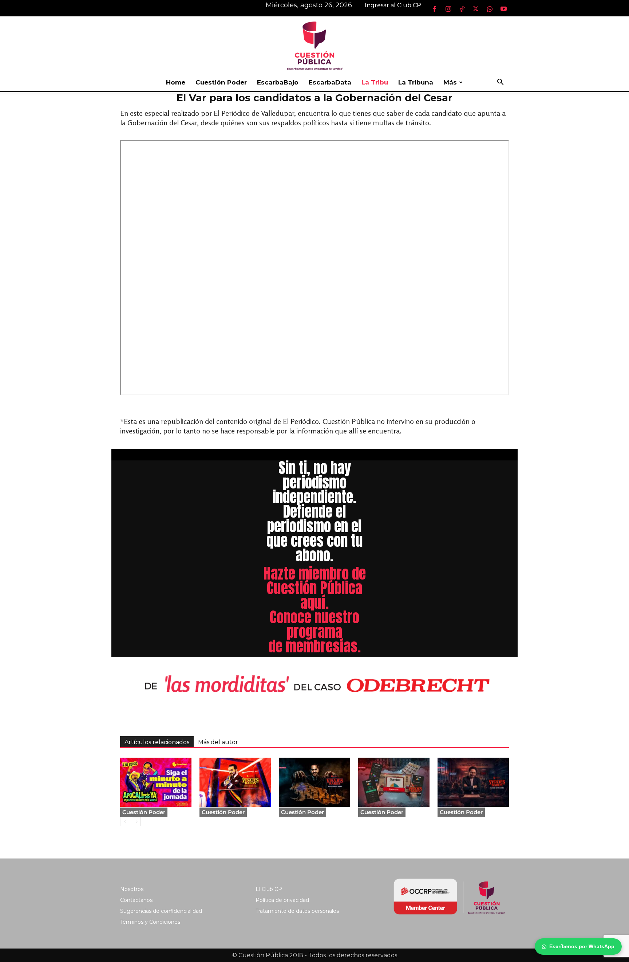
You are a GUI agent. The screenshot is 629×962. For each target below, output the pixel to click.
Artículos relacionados (156, 742)
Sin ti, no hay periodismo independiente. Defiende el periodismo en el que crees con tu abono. (314, 511)
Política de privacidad (282, 900)
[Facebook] (434, 9)
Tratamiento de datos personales (297, 911)
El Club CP (269, 889)
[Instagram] (448, 9)
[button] (500, 82)
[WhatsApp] (489, 9)
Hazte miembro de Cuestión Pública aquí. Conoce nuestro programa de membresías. (314, 609)
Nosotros (131, 889)
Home (175, 82)
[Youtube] (503, 9)
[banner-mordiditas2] (314, 684)
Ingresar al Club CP (393, 5)
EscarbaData (330, 82)
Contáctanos (136, 900)
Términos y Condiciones (150, 922)
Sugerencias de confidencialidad (161, 911)
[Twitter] (475, 9)
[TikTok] (461, 9)
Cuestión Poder (221, 82)
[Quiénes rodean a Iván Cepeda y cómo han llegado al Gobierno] (473, 782)
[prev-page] (124, 821)
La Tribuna (415, 82)
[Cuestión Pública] (314, 45)
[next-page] (136, 821)
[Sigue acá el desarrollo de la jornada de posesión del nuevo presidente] (155, 782)
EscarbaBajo (277, 82)
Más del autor (218, 742)
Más (450, 82)
